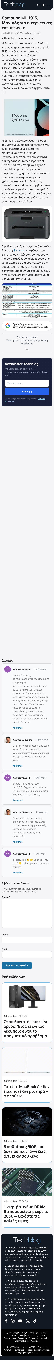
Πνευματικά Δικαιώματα (28, 1338)
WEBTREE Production (38, 1347)
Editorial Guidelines (31, 1341)
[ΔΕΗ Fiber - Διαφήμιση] (27, 117)
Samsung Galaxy (26, 38)
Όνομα (6, 934)
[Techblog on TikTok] (35, 1320)
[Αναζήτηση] (38, 5)
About (25, 1347)
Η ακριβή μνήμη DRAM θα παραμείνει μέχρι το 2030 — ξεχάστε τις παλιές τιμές (26, 1214)
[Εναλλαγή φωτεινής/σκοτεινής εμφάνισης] (44, 5)
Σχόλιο (6, 897)
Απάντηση (18, 728)
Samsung (19, 250)
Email (5, 949)
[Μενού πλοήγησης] (49, 5)
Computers (9, 38)
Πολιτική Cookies (16, 1335)
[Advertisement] (27, 532)
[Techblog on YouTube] (20, 1320)
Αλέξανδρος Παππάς (30, 33)
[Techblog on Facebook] (6, 1320)
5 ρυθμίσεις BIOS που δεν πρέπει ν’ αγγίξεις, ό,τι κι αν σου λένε (25, 1151)
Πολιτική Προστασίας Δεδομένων (32, 1333)
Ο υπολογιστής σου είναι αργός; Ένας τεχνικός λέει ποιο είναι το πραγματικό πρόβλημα (27, 1028)
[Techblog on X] (28, 1320)
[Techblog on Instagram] (13, 1320)
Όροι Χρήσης (11, 1333)
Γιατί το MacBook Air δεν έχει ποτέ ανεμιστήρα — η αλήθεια (26, 1091)
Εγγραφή (27, 391)
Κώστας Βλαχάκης (22, 740)
